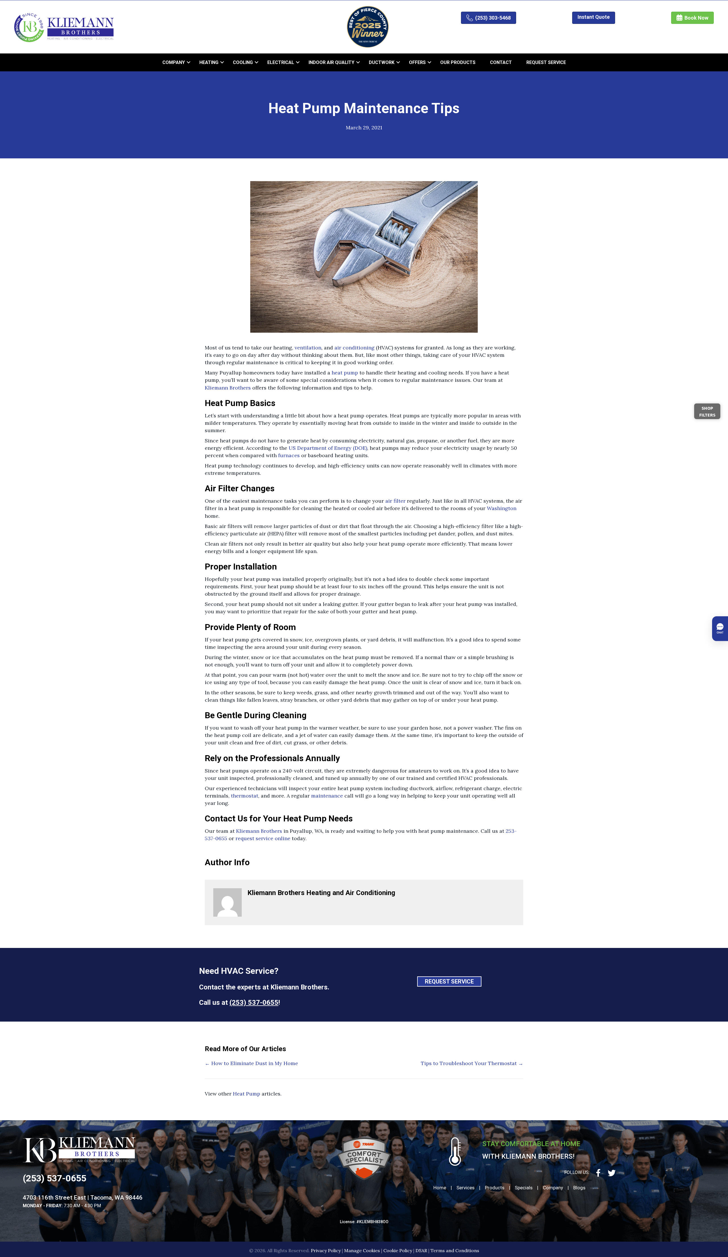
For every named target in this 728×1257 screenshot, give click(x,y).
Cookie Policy (397, 1250)
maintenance (327, 795)
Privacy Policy (326, 1250)
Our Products (457, 62)
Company (173, 62)
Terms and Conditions (455, 1250)
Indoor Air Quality (331, 62)
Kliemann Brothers (228, 387)
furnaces (289, 455)
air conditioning (354, 347)
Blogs (579, 1187)
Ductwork (381, 62)
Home (439, 1187)
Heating (208, 62)
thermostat (244, 795)
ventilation (308, 347)
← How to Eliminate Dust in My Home (251, 1063)
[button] (188, 62)
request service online (262, 838)
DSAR (421, 1250)
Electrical (280, 62)
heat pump (345, 372)
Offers (417, 62)
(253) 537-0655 (253, 1003)
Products (494, 1187)
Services (465, 1187)
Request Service (546, 62)
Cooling (243, 62)
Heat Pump (246, 1093)
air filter (395, 501)
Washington (501, 508)
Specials (524, 1187)
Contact (501, 62)
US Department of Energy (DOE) (328, 448)
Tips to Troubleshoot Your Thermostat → (472, 1063)
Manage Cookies (362, 1250)
